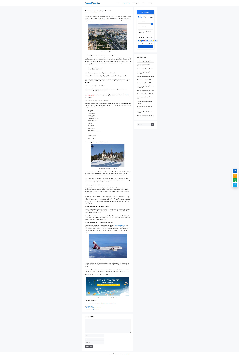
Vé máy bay (117, 3)
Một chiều (140, 16)
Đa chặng (151, 16)
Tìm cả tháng (150, 43)
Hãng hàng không (126, 3)
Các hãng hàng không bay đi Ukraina (145, 76)
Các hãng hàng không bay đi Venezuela (143, 72)
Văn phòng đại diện (136, 3)
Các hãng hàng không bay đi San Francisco (144, 102)
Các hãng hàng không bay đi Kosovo (93, 307)
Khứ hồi (146, 16)
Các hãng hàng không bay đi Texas (145, 79)
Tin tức (144, 3)
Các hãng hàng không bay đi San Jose (144, 97)
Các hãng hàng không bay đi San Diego (144, 107)
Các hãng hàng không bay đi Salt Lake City (144, 111)
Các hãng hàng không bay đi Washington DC (143, 64)
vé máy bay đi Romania (120, 225)
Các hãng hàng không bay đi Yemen (145, 61)
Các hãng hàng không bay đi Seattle (145, 93)
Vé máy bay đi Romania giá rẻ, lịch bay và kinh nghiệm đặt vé (102, 303)
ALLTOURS (128, 354)
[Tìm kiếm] (152, 124)
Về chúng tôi (150, 3)
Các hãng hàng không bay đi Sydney (145, 82)
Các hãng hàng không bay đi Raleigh (145, 115)
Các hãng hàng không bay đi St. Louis (145, 90)
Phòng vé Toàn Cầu (103, 20)
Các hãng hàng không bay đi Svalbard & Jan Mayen (145, 86)
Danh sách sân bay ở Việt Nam (92, 309)
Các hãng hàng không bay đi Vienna (145, 68)
